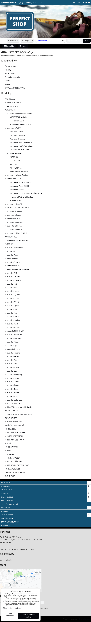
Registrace (28, 40)
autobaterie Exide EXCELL (19, 186)
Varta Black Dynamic (17, 139)
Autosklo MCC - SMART (15, 331)
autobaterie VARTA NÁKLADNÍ (21, 142)
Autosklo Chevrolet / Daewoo (18, 269)
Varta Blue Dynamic (17, 131)
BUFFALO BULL (15, 168)
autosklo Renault (13, 356)
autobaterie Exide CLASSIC (20, 189)
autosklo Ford (12, 287)
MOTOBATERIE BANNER (16, 432)
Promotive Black (18, 121)
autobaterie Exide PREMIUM (20, 182)
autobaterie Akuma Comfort (17, 175)
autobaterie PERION (14, 229)
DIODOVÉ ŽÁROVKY (14, 461)
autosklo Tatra (12, 389)
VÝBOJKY (10, 454)
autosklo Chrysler (13, 298)
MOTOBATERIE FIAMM (15, 440)
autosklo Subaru (13, 378)
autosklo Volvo (12, 396)
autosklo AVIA (12, 255)
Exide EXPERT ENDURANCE (22, 197)
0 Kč (87, 40)
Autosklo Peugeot (13, 349)
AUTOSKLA (9, 244)
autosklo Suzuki (13, 382)
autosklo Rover (12, 360)
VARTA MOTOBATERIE (15, 436)
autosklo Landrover (14, 320)
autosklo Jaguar (13, 305)
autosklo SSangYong (14, 374)
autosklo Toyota (13, 392)
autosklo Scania (13, 367)
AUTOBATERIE (10, 110)
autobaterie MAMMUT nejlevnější (19, 113)
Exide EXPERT (17, 200)
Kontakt (8, 84)
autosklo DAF (12, 273)
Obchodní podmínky (12, 77)
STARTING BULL (16, 160)
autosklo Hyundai (13, 295)
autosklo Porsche (13, 353)
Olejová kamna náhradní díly (17, 240)
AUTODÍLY (8, 443)
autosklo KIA (12, 313)
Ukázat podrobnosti (9, 614)
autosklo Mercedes (14, 338)
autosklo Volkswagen (15, 400)
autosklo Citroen (13, 262)
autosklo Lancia (13, 316)
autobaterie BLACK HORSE (17, 233)
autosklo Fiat (12, 284)
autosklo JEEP (12, 309)
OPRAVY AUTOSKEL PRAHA (15, 88)
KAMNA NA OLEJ (11, 237)
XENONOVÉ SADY (11, 447)
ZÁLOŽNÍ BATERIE (11, 411)
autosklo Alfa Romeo (15, 247)
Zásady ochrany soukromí (12, 608)
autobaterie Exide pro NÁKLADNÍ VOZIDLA (26, 193)
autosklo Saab (12, 363)
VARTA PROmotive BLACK (21, 124)
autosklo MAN (12, 324)
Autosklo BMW (12, 258)
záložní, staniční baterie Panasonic (20, 414)
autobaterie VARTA (14, 128)
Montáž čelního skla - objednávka (19, 407)
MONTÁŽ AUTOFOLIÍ (12, 469)
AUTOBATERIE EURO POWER (18, 208)
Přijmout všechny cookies (28, 616)
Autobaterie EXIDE (14, 179)
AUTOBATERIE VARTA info (19, 149)
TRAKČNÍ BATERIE (11, 418)
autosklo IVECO (13, 302)
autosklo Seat (12, 371)
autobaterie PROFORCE (16, 222)
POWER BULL (15, 157)
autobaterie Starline (14, 211)
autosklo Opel (12, 345)
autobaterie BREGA (14, 226)
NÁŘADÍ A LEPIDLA (14, 403)
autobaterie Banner (14, 153)
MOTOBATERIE (10, 429)
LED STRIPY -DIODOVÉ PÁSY (18, 465)
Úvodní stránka (10, 66)
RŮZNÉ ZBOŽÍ (10, 476)
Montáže (8, 81)
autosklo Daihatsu (13, 276)
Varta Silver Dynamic (17, 135)
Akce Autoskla (12, 106)
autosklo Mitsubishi (14, 334)
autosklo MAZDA (13, 327)
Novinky (8, 70)
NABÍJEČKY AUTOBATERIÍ (14, 425)
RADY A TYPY (10, 73)
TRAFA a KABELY (13, 458)
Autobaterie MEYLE (14, 218)
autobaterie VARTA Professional (21, 146)
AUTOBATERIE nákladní (18, 117)
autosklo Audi (12, 251)
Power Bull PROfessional (19, 171)
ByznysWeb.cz (84, 619)
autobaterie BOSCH (14, 204)
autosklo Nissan (13, 342)
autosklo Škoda (12, 385)
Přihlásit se (14, 40)
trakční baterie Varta (14, 421)
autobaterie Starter (14, 215)
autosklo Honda (13, 291)
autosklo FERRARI (14, 280)
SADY (9, 450)
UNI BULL (13, 164)
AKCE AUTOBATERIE (14, 102)
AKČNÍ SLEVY (10, 99)
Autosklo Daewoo (13, 265)
